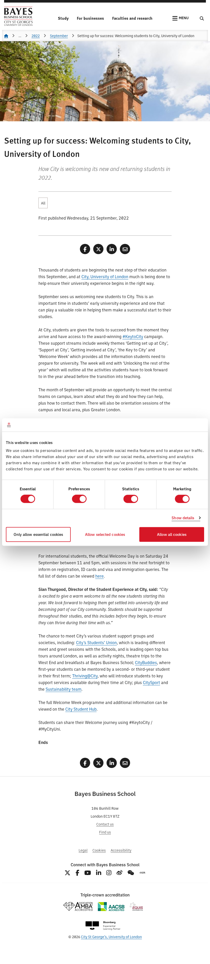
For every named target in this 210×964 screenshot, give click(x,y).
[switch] (79, 499)
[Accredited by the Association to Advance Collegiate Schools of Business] (111, 906)
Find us (105, 831)
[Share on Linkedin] (112, 249)
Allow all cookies (171, 534)
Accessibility (121, 850)
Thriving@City (85, 675)
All (43, 202)
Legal (83, 850)
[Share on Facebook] (85, 249)
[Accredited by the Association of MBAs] (78, 906)
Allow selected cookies (105, 534)
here (99, 576)
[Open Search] (202, 18)
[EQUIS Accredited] (136, 906)
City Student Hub (81, 709)
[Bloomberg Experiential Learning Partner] (103, 925)
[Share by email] (125, 249)
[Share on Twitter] (98, 249)
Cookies (99, 850)
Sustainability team (63, 689)
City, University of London (104, 276)
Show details (183, 518)
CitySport (151, 682)
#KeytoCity (132, 336)
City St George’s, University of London (111, 936)
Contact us (105, 823)
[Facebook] (77, 873)
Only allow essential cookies (38, 534)
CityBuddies (146, 662)
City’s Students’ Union (96, 642)
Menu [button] (184, 17)
